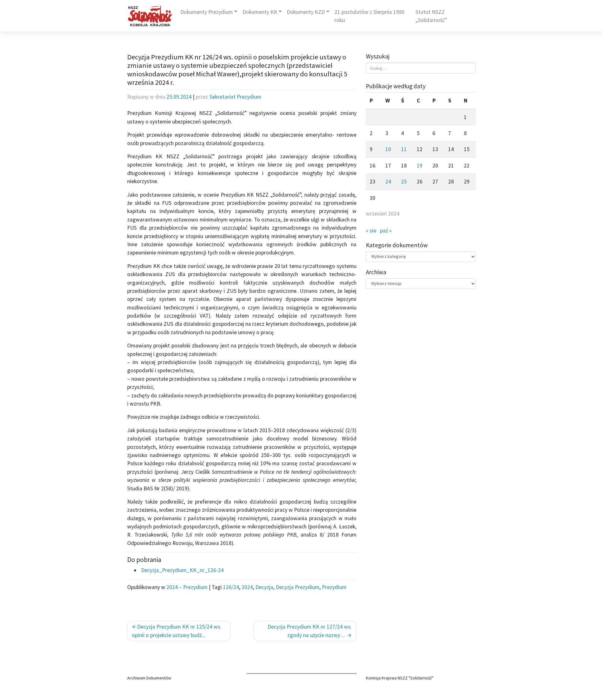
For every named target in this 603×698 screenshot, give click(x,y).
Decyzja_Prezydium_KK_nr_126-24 (182, 570)
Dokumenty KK (259, 11)
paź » (386, 230)
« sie (371, 230)
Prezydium (334, 587)
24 (388, 181)
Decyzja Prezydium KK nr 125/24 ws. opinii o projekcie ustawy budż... (176, 630)
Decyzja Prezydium (297, 587)
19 (419, 165)
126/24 (231, 587)
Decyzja (264, 587)
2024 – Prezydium (187, 587)
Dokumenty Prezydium (206, 11)
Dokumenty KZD (306, 11)
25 (404, 181)
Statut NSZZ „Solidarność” (431, 16)
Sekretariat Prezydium (235, 96)
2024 (247, 587)
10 (388, 149)
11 (404, 149)
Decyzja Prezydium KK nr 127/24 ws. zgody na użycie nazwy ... (310, 630)
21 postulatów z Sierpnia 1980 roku (369, 16)
